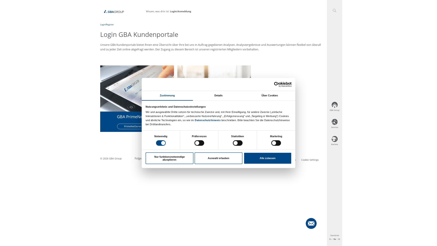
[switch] (199, 143)
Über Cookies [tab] (270, 95)
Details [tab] (218, 95)
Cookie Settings (310, 159)
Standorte (334, 235)
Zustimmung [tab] (167, 95)
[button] (334, 10)
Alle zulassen (268, 158)
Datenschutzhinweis (208, 120)
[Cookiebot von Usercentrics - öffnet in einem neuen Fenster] (277, 84)
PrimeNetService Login (137, 126)
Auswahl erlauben (218, 158)
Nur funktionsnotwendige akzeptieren (169, 158)
